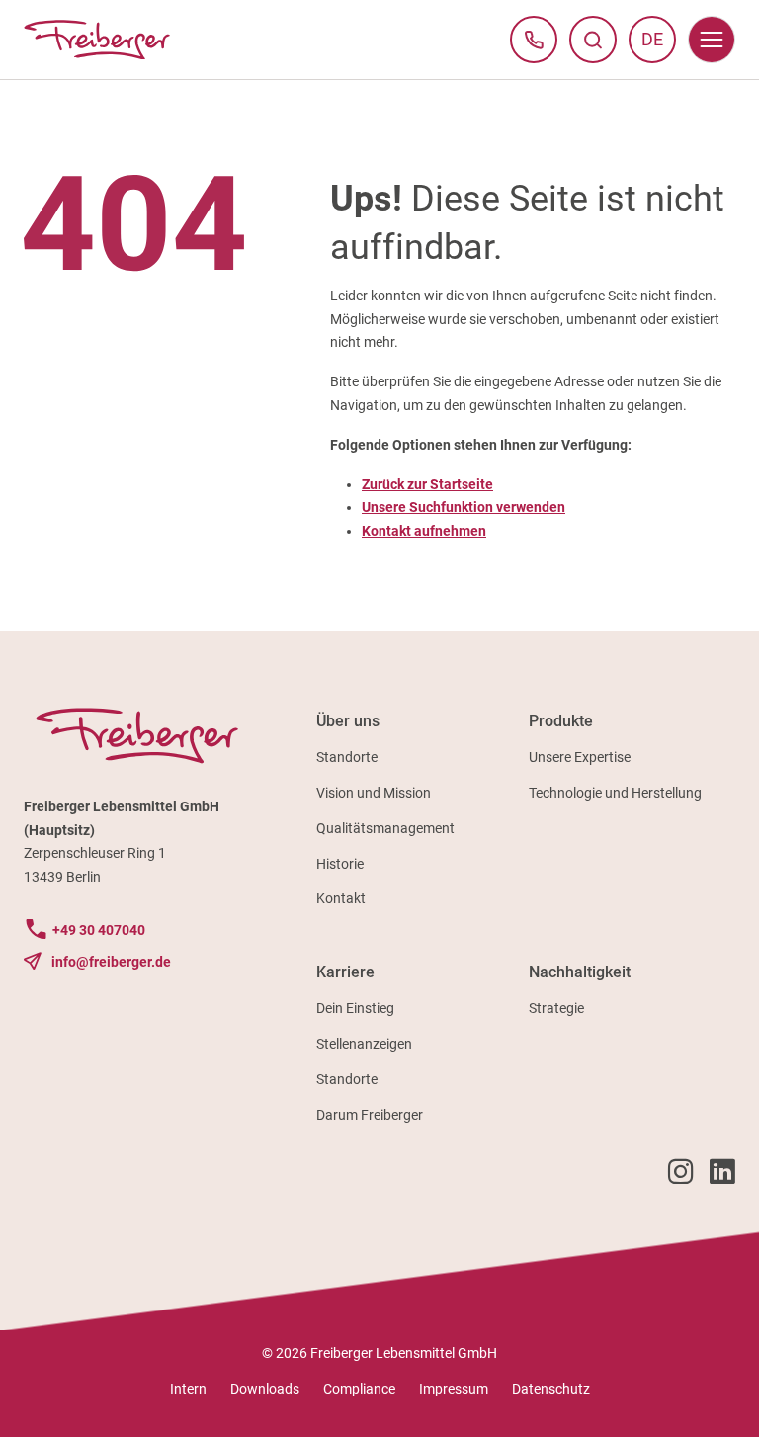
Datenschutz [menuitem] (551, 1388)
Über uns (348, 721)
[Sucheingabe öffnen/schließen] (593, 39)
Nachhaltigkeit (580, 972)
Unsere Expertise (580, 757)
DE (658, 44)
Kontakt (341, 898)
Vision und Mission (373, 793)
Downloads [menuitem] (264, 1388)
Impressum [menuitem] (453, 1388)
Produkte (561, 721)
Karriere (345, 972)
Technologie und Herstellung (615, 793)
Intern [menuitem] (188, 1388)
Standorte (347, 757)
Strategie (556, 1008)
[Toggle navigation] (711, 39)
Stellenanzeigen (364, 1044)
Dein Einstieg (355, 1008)
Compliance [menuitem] (359, 1388)
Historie (340, 864)
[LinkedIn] (722, 1176)
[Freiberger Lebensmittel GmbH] (97, 40)
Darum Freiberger (369, 1115)
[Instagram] (681, 1176)
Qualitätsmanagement (385, 828)
